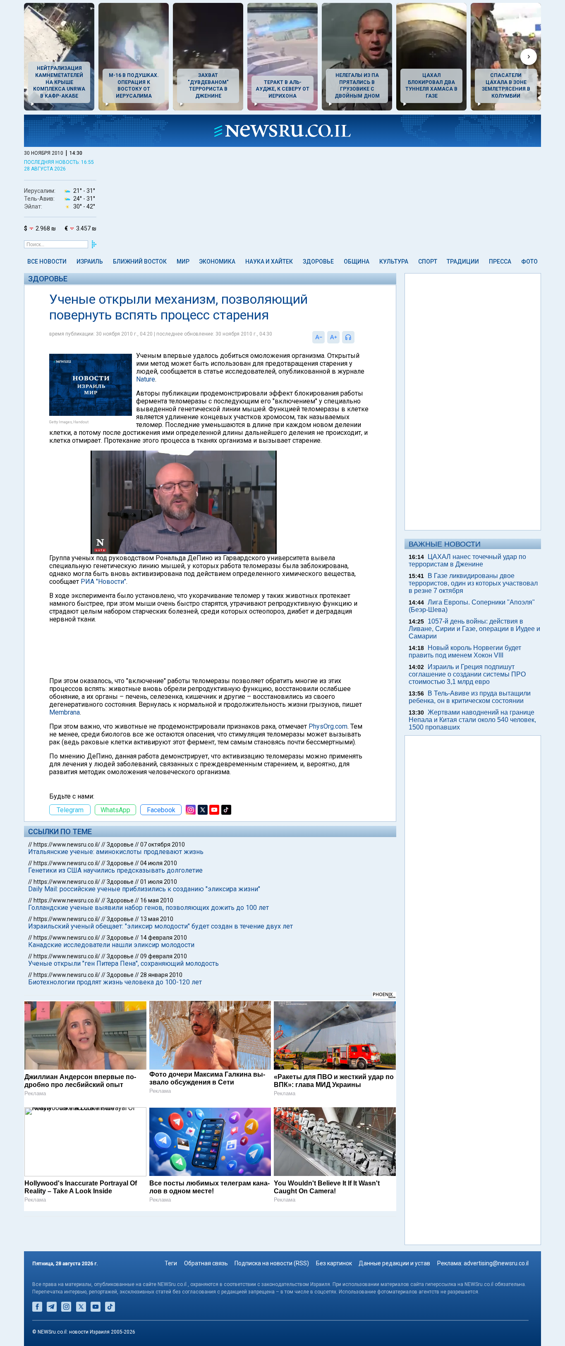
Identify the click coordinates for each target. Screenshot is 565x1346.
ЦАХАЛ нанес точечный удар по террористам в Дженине (467, 560)
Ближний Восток (140, 261)
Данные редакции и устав (394, 1263)
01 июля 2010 (158, 881)
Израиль (90, 261)
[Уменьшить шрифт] (318, 337)
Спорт (427, 261)
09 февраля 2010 (163, 956)
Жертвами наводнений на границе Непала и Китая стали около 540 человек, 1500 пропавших (472, 720)
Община (356, 261)
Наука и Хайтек (269, 261)
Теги (171, 1263)
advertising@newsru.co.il (496, 1263)
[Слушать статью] (356, 337)
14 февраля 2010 (163, 937)
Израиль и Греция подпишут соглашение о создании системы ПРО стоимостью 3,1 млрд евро (467, 674)
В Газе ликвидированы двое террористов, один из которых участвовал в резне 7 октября (473, 583)
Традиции (463, 261)
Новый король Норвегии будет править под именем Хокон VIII (465, 651)
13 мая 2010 (156, 919)
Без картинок (334, 1263)
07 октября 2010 (162, 844)
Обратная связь (206, 1263)
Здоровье (318, 261)
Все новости (47, 261)
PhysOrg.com (328, 726)
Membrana (64, 712)
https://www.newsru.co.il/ (67, 844)
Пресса (500, 261)
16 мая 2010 (156, 900)
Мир (183, 261)
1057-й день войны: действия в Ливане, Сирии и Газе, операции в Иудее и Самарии (474, 629)
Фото (529, 261)
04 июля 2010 (158, 863)
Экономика (217, 261)
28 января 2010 (161, 975)
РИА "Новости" (103, 581)
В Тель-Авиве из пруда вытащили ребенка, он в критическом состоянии (470, 697)
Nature (145, 379)
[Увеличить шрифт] (333, 337)
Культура (393, 261)
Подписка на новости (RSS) (272, 1263)
